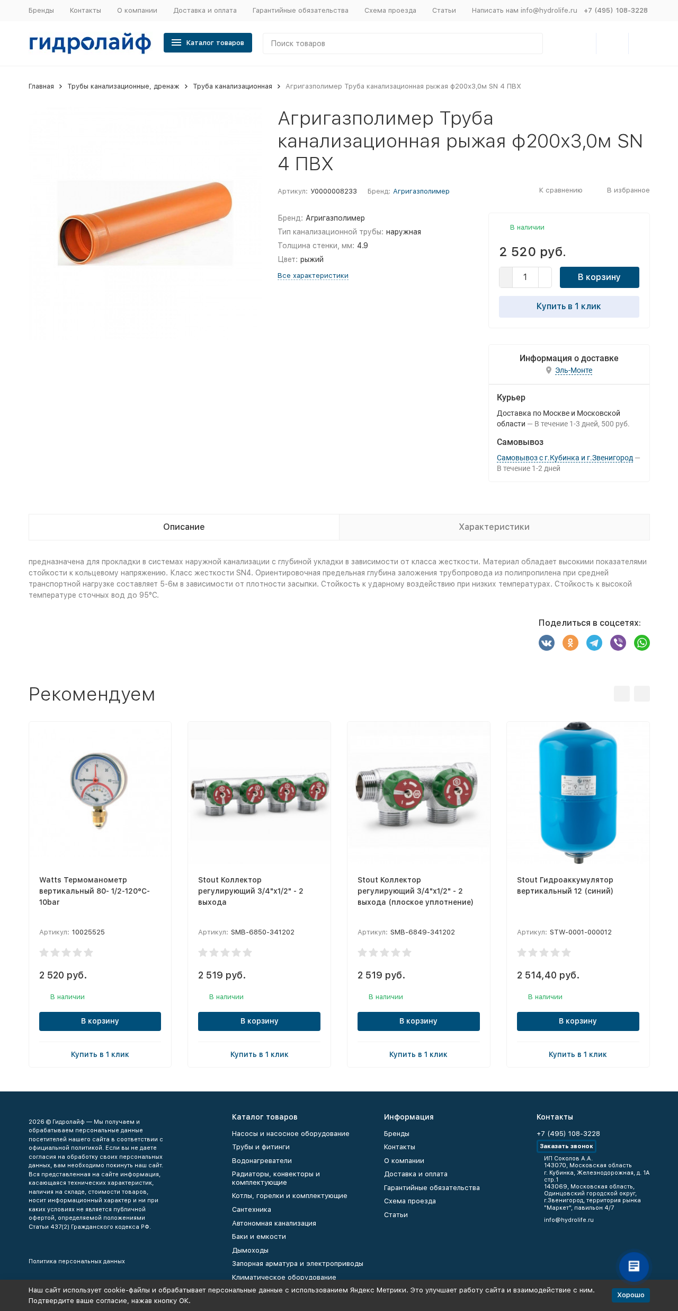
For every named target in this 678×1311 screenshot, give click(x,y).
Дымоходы (250, 1250)
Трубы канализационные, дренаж (123, 86)
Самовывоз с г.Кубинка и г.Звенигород (565, 457)
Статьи (444, 10)
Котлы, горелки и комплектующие (289, 1196)
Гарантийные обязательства (301, 10)
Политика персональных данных (77, 1261)
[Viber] (618, 643)
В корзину (599, 277)
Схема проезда (390, 10)
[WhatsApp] (642, 643)
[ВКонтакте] (547, 643)
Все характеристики (313, 275)
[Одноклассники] (570, 643)
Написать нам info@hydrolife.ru (524, 10)
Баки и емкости (259, 1236)
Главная (41, 86)
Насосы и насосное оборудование (291, 1134)
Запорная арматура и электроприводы (297, 1264)
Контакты (85, 10)
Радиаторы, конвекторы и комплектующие (276, 1178)
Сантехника (251, 1209)
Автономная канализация (274, 1223)
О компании (137, 10)
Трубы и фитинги (261, 1147)
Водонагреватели (262, 1161)
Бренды (41, 10)
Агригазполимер (421, 191)
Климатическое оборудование (284, 1277)
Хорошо (631, 1295)
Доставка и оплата (205, 10)
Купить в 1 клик (569, 306)
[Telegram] (594, 643)
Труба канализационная (232, 86)
